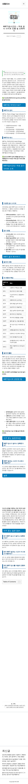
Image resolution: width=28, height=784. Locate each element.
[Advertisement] (14, 55)
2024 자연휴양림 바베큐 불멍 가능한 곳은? (15, 705)
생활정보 (6, 4)
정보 (14, 703)
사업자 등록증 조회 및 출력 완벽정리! (15, 707)
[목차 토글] (18, 582)
